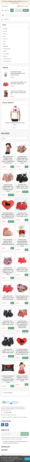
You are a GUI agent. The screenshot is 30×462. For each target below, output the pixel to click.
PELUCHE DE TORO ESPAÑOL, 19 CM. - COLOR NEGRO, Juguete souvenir (8, 351)
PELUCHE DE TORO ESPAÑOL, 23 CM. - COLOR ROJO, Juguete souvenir (22, 215)
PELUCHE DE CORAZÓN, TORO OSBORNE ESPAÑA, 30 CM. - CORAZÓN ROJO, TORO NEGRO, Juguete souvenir (8, 215)
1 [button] (14, 127)
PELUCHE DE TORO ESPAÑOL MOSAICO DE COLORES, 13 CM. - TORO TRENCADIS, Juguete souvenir (7, 271)
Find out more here (9, 460)
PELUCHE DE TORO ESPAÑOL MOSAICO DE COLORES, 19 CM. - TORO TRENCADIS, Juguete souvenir (22, 160)
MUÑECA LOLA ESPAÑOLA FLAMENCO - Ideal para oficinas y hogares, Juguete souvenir (22, 378)
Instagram (6, 424)
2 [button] (15, 127)
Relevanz (4, 138)
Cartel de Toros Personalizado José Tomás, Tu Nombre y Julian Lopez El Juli (18, 93)
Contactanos (5, 6)
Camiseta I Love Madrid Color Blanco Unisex (14, 122)
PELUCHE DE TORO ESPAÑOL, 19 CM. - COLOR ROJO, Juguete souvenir (8, 298)
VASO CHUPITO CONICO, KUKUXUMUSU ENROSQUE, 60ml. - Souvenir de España (18, 73)
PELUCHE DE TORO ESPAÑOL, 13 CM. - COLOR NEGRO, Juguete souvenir (8, 323)
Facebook (2, 424)
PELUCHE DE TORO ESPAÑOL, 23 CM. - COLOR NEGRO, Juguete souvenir (22, 186)
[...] (11, 410)
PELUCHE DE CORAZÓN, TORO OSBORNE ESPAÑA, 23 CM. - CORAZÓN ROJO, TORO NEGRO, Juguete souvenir (22, 352)
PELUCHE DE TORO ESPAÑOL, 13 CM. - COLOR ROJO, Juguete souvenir (22, 269)
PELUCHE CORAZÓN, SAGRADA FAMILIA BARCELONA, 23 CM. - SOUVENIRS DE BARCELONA (8, 242)
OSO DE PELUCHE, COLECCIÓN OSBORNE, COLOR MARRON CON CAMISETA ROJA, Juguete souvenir (22, 243)
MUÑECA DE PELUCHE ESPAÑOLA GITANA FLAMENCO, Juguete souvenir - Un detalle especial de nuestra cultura (8, 160)
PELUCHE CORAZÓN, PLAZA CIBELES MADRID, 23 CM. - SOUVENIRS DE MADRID (22, 298)
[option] (15, 116)
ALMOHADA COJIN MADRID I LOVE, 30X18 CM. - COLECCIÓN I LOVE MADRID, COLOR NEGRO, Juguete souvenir (8, 379)
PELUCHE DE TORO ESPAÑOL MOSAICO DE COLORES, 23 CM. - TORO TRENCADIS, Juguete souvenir (7, 188)
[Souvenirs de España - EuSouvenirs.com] (5, 10)
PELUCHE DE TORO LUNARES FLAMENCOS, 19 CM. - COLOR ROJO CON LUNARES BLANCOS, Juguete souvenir (22, 324)
